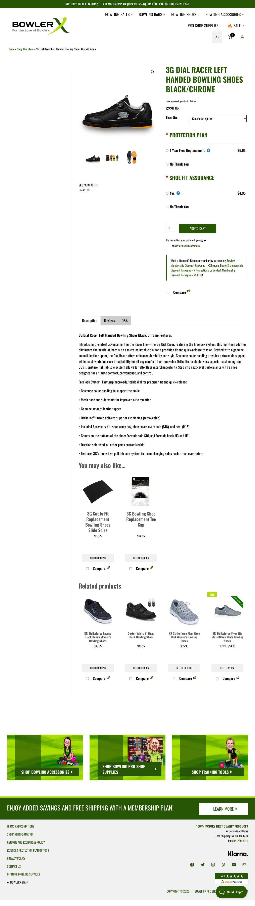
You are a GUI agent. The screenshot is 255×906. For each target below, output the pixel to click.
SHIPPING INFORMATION (20, 834)
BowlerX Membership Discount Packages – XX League (203, 262)
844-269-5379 (240, 840)
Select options (98, 558)
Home (11, 49)
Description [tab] (89, 320)
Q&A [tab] (125, 320)
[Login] (242, 37)
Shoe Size (171, 117)
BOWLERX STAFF (19, 882)
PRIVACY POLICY (16, 858)
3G (88, 190)
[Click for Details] (136, 4)
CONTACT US (14, 866)
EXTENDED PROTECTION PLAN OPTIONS (28, 850)
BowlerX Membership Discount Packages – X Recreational (207, 267)
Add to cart (198, 228)
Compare (179, 292)
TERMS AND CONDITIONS (20, 826)
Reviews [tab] (109, 320)
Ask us (193, 101)
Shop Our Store (25, 49)
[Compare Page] (189, 292)
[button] (152, 72)
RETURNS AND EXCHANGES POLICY (26, 842)
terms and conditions (189, 246)
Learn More (223, 808)
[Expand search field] (217, 37)
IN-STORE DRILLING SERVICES (23, 874)
